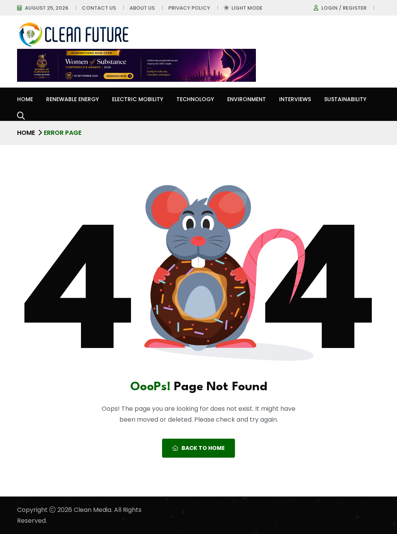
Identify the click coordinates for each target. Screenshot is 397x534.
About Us (142, 8)
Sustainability (345, 99)
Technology (195, 99)
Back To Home (203, 448)
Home (25, 99)
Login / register (343, 8)
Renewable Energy (72, 99)
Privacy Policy (189, 8)
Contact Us (99, 8)
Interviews (295, 99)
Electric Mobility (137, 99)
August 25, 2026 (46, 8)
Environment (246, 99)
